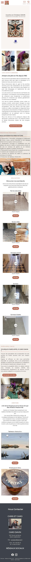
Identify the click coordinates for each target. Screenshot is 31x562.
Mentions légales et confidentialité (22, 558)
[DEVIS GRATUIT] (24, 3)
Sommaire (17, 559)
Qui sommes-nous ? (15, 125)
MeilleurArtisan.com (9, 558)
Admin (12, 559)
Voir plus (15, 215)
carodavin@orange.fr (16, 540)
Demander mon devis (9, 375)
